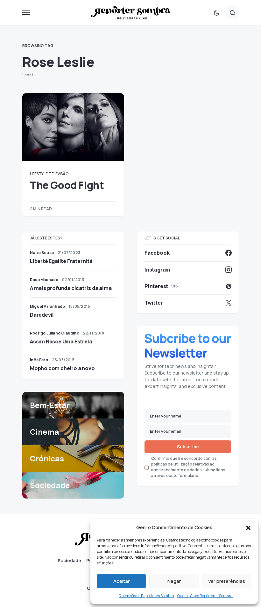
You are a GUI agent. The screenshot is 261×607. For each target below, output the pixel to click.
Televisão (58, 173)
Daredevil (42, 314)
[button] (248, 527)
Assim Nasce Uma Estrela (61, 341)
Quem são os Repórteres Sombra (146, 595)
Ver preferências (226, 581)
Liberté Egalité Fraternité (61, 261)
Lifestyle (38, 173)
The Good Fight (67, 185)
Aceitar (121, 581)
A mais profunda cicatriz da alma (71, 288)
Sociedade (69, 560)
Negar (174, 581)
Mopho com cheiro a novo (62, 368)
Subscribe (188, 447)
